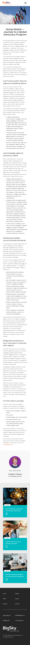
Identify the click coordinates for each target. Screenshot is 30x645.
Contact (17, 603)
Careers (17, 598)
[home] (7, 3)
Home (4, 593)
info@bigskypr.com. (8, 444)
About (4, 598)
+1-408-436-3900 (19, 620)
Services (5, 603)
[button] (25, 3)
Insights (17, 593)
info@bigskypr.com (20, 615)
